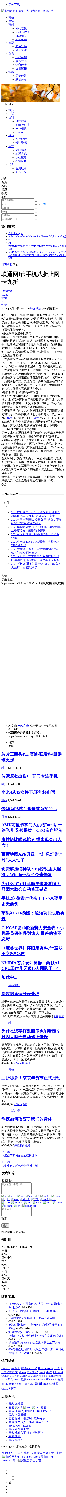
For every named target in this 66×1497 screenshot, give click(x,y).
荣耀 (19, 1384)
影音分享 (21, 79)
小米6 (49, 1372)
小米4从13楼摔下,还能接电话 (28, 792)
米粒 (59, 1452)
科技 (11, 17)
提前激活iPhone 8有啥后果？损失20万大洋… (35, 1342)
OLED (4, 1388)
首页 (4, 264)
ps (21, 1104)
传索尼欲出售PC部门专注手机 (29, 776)
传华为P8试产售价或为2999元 (29, 808)
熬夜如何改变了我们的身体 (26, 1119)
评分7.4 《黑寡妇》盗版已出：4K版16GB (34, 1311)
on (9, 239)
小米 (34, 1368)
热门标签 (21, 57)
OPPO (17, 1379)
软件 (58, 1375)
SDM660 (47, 1384)
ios (43, 1379)
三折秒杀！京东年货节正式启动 (31, 1078)
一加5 (25, 1384)
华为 (10, 418)
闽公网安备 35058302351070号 (25, 1456)
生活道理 (14, 1110)
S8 (47, 1375)
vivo (32, 1384)
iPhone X (51, 1379)
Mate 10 (5, 1368)
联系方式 (21, 61)
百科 (11, 24)
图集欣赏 (21, 75)
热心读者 (21, 64)
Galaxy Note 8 (38, 1375)
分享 (56, 1016)
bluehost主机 (22, 32)
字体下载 (14, 4)
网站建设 (21, 28)
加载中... (9, 977)
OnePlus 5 (36, 1379)
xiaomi (22, 1372)
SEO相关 (21, 35)
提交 (5, 1225)
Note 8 (42, 1372)
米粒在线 (23, 725)
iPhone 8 (58, 1372)
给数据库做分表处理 (20, 993)
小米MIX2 (10, 1384)
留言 (11, 53)
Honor (52, 1376)
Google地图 (22, 1452)
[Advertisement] (33, 618)
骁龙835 (13, 1372)
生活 (11, 21)
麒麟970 (26, 1379)
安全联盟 (36, 1452)
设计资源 (21, 50)
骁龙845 (6, 1375)
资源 (11, 42)
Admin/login (15, 233)
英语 (27, 1063)
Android (15, 1368)
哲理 (55, 1384)
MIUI (4, 1379)
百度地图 (7, 1452)
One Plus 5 (32, 1372)
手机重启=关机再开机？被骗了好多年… (33, 1317)
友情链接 (21, 68)
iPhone (42, 1368)
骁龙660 (26, 1368)
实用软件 (21, 46)
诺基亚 (15, 1375)
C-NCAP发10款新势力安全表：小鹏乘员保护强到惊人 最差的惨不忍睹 (32, 933)
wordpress (21, 39)
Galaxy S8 (25, 1375)
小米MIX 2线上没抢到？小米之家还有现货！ (36, 1335)
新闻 (61, 1016)
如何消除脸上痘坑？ (21, 1332)
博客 (11, 72)
